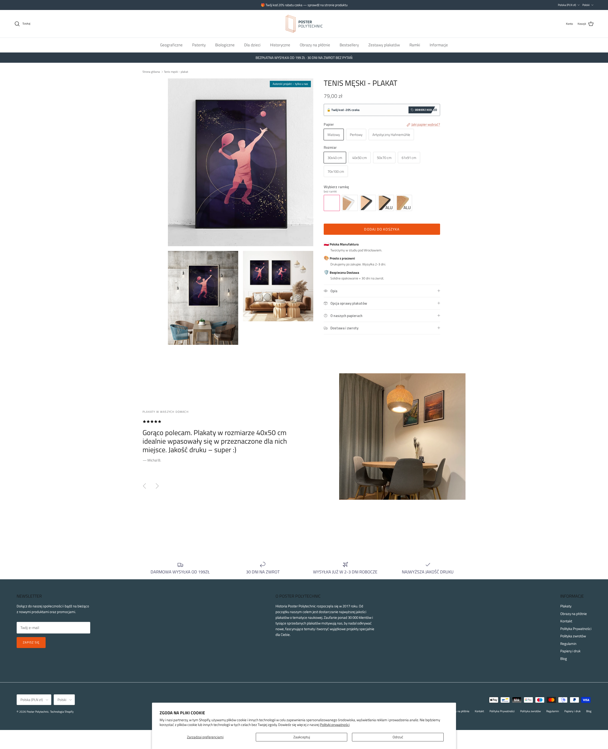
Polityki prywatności (335, 724)
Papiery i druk (570, 651)
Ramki (414, 45)
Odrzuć (398, 737)
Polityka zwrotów (573, 636)
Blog (563, 658)
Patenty (199, 45)
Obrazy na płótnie (315, 45)
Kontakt (566, 621)
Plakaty (565, 606)
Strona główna (151, 71)
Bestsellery (349, 45)
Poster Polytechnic (38, 711)
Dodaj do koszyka (381, 229)
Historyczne (280, 45)
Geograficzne (171, 45)
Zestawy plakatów (384, 45)
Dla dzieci (252, 45)
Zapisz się (31, 642)
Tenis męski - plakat (176, 71)
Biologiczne (225, 45)
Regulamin (568, 643)
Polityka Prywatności (575, 628)
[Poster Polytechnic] (304, 24)
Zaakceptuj (301, 737)
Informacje (439, 45)
